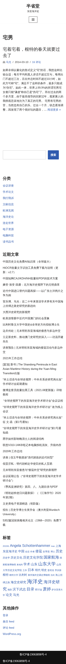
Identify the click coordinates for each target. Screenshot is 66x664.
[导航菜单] (33, 19)
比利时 (23, 574)
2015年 (6, 546)
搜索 (53, 154)
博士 (53, 551)
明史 (44, 570)
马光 (8, 62)
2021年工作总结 (12, 358)
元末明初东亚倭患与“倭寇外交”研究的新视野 (30, 469)
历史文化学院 (33, 557)
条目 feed (8, 621)
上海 (58, 545)
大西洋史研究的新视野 (16, 312)
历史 (59, 551)
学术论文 (8, 191)
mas (53, 546)
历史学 (6, 557)
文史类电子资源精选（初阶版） (22, 503)
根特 (6, 574)
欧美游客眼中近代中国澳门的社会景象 (26, 318)
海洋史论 (8, 216)
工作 (25, 570)
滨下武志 (19, 589)
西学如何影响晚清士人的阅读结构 (23, 438)
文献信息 (8, 204)
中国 (21, 551)
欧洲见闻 (8, 210)
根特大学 (13, 575)
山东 (34, 564)
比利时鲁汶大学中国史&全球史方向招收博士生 (31, 324)
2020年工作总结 (12, 451)
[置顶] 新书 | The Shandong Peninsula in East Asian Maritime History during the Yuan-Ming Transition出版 (30, 369)
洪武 (53, 575)
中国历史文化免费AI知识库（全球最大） (27, 261)
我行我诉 (8, 198)
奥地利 (20, 564)
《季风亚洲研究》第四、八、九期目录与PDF (30, 486)
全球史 (46, 551)
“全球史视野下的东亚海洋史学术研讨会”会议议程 (33, 400)
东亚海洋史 (10, 551)
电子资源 (8, 229)
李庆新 (58, 570)
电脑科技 (8, 235)
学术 (26, 564)
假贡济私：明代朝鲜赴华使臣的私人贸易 (27, 463)
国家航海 (51, 557)
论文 (9, 595)
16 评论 (36, 62)
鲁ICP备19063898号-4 (33, 654)
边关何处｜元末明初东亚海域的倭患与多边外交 (31, 330)
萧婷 (47, 589)
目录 (30, 589)
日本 (31, 570)
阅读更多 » (54, 109)
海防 (10, 589)
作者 (32, 551)
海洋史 (35, 581)
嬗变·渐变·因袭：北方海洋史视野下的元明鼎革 (31, 284)
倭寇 (38, 551)
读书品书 (8, 241)
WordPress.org (12, 633)
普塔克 (50, 570)
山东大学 (47, 563)
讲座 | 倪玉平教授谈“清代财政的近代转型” (28, 457)
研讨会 (38, 589)
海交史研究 (18, 582)
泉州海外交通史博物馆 (39, 575)
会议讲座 (8, 185)
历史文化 (16, 557)
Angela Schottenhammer (30, 546)
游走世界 (8, 222)
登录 (5, 615)
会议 (27, 551)
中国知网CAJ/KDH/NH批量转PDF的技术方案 (30, 278)
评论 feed (8, 627)
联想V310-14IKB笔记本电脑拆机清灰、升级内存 (32, 445)
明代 (38, 570)
